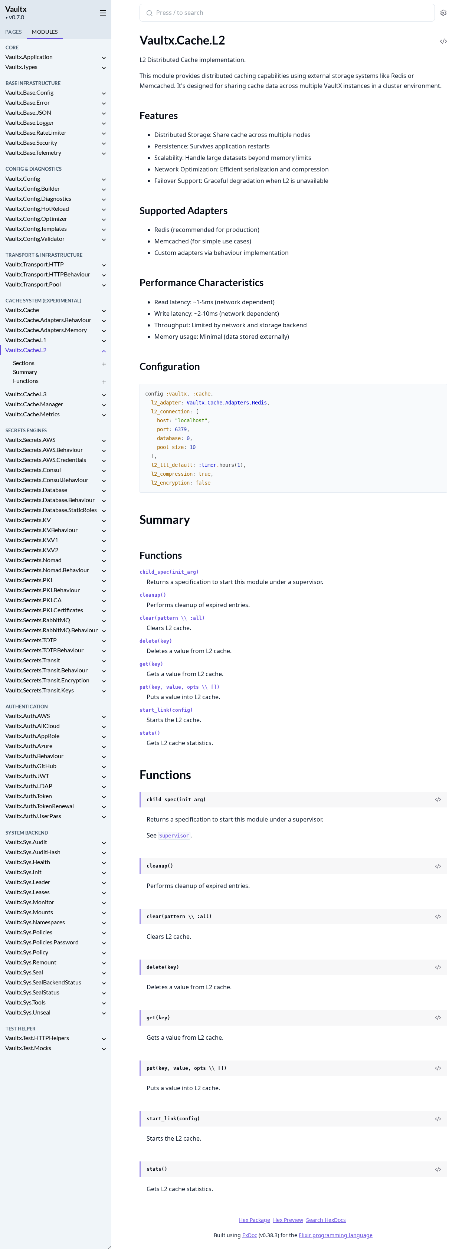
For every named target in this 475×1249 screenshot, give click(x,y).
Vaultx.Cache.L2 (25, 349)
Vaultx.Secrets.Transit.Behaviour (46, 669)
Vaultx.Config (22, 178)
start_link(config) (166, 710)
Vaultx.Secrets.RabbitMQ (37, 619)
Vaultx (16, 8)
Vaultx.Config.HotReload (37, 208)
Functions (26, 380)
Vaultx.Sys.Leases (27, 891)
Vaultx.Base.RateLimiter (35, 132)
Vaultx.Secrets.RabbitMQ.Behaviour (51, 629)
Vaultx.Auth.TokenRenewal (39, 805)
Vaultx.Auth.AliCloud (32, 725)
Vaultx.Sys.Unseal (27, 1012)
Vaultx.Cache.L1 (25, 339)
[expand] (104, 58)
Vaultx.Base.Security (31, 142)
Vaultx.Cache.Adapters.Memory (46, 329)
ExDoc (249, 1235)
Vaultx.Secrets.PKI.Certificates (44, 609)
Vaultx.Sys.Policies (28, 931)
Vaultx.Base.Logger (29, 122)
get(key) (151, 664)
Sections (24, 362)
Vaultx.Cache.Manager (34, 403)
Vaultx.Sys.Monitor (29, 901)
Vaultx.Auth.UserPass (33, 815)
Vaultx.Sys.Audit (26, 841)
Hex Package (254, 1219)
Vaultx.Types (21, 66)
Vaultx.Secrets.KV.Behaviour (41, 529)
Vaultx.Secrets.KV (28, 519)
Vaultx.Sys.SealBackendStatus (43, 982)
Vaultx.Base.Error (27, 102)
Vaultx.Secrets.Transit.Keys (39, 690)
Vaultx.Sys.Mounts (29, 911)
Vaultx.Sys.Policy (26, 951)
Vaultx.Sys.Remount (30, 962)
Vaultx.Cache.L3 (25, 393)
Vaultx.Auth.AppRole (32, 735)
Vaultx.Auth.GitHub (30, 765)
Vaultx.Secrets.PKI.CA (33, 599)
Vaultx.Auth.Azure (28, 745)
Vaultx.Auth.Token (28, 795)
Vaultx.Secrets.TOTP (31, 639)
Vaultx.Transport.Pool (33, 284)
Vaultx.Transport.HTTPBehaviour (47, 274)
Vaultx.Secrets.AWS (30, 439)
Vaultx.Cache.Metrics (32, 413)
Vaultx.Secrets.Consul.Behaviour (46, 479)
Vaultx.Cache (22, 309)
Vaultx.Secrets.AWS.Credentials (45, 459)
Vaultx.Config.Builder (32, 188)
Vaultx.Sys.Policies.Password (42, 941)
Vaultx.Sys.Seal (24, 972)
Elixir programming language (336, 1235)
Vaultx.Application (29, 56)
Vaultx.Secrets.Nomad (33, 559)
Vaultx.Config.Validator (35, 238)
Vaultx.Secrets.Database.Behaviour (50, 499)
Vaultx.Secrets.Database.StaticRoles (51, 509)
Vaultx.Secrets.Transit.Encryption (47, 679)
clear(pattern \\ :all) (172, 618)
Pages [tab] (13, 32)
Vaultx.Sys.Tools (25, 1002)
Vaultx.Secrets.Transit (32, 659)
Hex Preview (288, 1219)
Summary (25, 371)
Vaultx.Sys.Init (23, 871)
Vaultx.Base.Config (29, 92)
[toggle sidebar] (101, 11)
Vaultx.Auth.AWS (27, 715)
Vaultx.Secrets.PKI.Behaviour (42, 589)
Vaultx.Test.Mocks (28, 1047)
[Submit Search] (148, 13)
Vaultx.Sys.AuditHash (32, 851)
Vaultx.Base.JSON (28, 112)
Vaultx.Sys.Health (27, 861)
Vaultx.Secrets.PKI (28, 579)
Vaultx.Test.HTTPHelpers (37, 1037)
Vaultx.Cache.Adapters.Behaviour (48, 319)
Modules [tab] (45, 32)
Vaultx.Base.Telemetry (33, 152)
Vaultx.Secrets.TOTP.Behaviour (44, 649)
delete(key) (156, 641)
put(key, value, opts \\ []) (180, 687)
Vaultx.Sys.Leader (27, 881)
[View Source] (443, 36)
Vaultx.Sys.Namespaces (35, 921)
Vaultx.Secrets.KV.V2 (31, 549)
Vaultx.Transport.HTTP (34, 264)
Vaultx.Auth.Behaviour (34, 755)
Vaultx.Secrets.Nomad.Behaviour (47, 569)
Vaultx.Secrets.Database (36, 489)
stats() (150, 733)
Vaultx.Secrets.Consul (33, 469)
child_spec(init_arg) (169, 572)
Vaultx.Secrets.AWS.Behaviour (44, 449)
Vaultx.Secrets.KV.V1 (31, 539)
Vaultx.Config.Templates (36, 228)
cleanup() (153, 595)
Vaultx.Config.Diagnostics (38, 198)
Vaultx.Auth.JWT (27, 775)
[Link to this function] (132, 800)
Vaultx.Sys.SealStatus (32, 992)
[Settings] (443, 13)
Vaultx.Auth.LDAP (28, 785)
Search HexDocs (326, 1220)
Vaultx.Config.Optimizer (36, 218)
